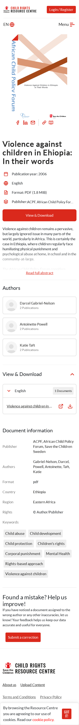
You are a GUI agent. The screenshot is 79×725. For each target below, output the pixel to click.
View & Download (40, 215)
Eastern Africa (44, 502)
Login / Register (61, 10)
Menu (64, 24)
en (6, 24)
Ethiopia (39, 492)
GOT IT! (66, 713)
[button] (32, 685)
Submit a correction (23, 637)
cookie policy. (43, 719)
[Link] (44, 122)
